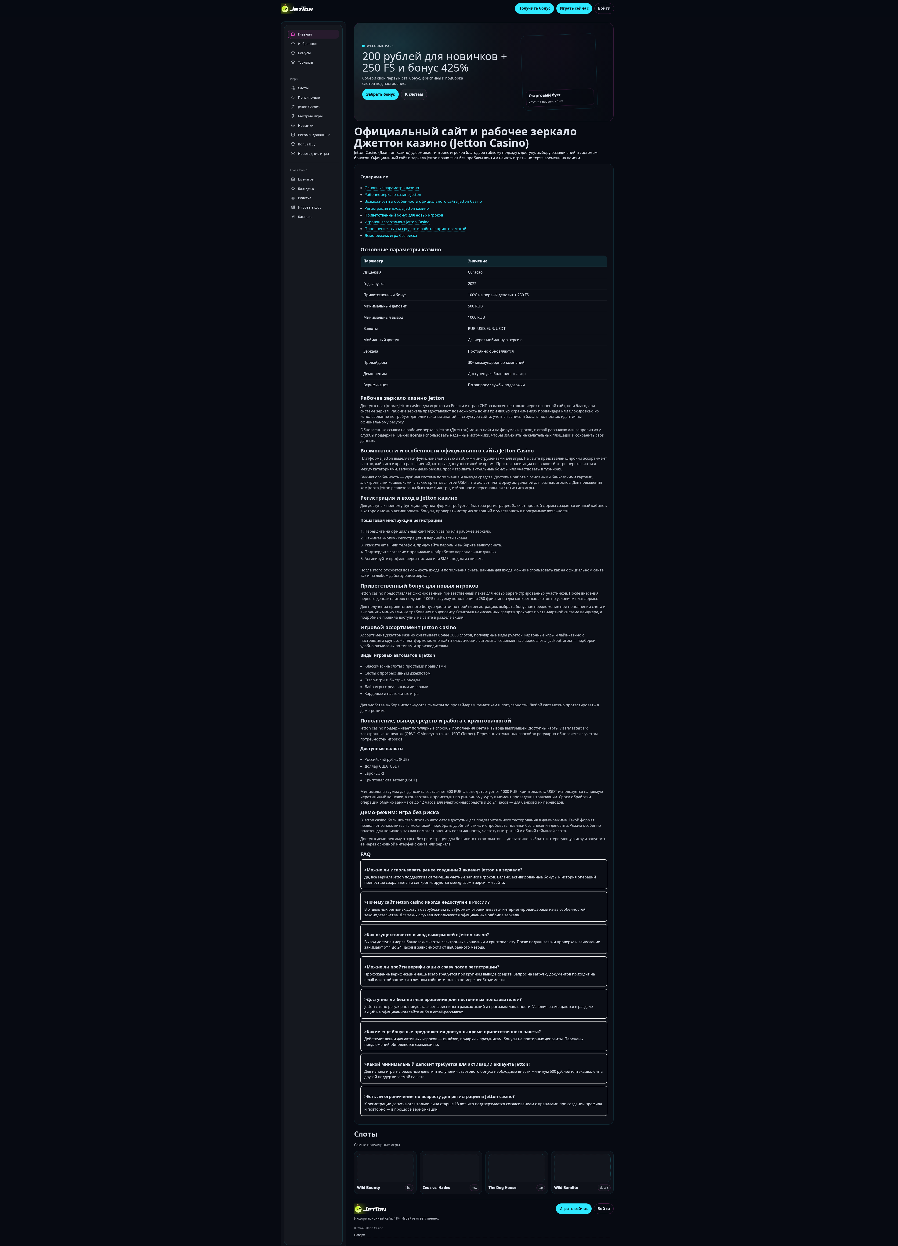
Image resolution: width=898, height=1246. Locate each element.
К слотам (414, 94)
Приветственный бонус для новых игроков (404, 215)
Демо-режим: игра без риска (391, 235)
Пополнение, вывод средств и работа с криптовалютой (415, 228)
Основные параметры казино (392, 187)
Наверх (359, 1235)
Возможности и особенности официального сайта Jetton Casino (423, 201)
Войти (604, 8)
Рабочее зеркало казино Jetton (393, 194)
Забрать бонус (380, 94)
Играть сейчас (574, 8)
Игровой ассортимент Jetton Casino (397, 221)
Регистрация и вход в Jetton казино (397, 208)
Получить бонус (534, 8)
